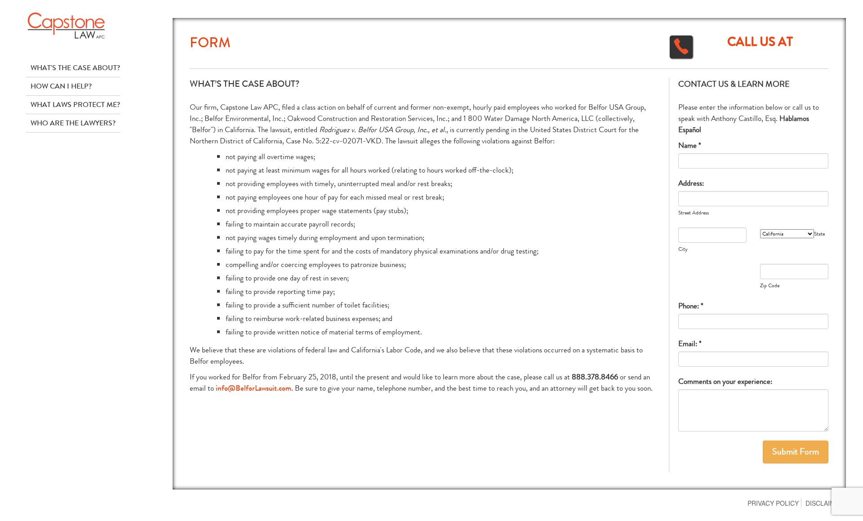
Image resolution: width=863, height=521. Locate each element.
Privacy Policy (773, 503)
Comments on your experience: (725, 381)
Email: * (690, 343)
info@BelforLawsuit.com (253, 388)
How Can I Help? (61, 86)
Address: (691, 183)
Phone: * (690, 306)
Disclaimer (824, 503)
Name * (689, 145)
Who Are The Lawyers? (73, 123)
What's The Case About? (75, 67)
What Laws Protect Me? (75, 104)
